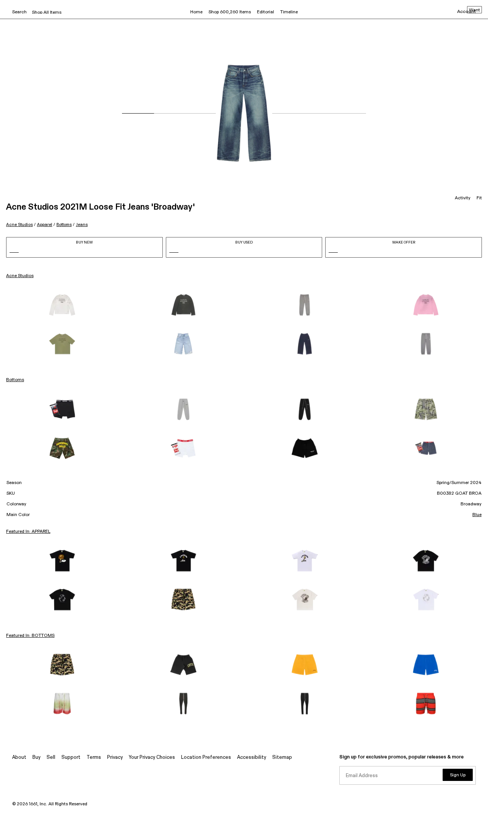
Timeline (289, 12)
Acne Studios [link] (20, 276)
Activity (462, 198)
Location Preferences (206, 757)
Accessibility (251, 757)
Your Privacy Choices (152, 757)
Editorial (265, 12)
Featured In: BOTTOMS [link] (30, 635)
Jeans (82, 225)
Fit (479, 198)
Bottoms (64, 225)
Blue (477, 515)
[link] (62, 305)
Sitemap (282, 757)
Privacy (115, 757)
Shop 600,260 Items (230, 12)
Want (474, 10)
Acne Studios (19, 225)
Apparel (44, 225)
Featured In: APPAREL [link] (28, 531)
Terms (94, 757)
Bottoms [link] (15, 380)
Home (196, 12)
